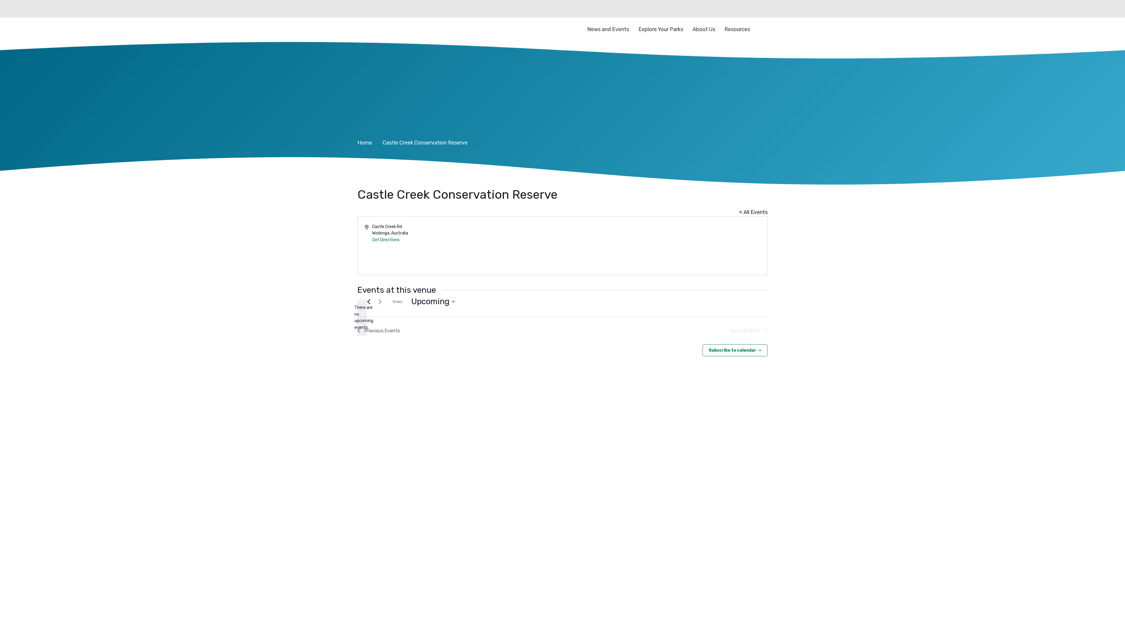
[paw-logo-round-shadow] (386, 29)
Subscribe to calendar (732, 350)
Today (397, 302)
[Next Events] (379, 301)
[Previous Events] (368, 301)
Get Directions (386, 239)
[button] (763, 29)
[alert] (362, 318)
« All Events (753, 212)
